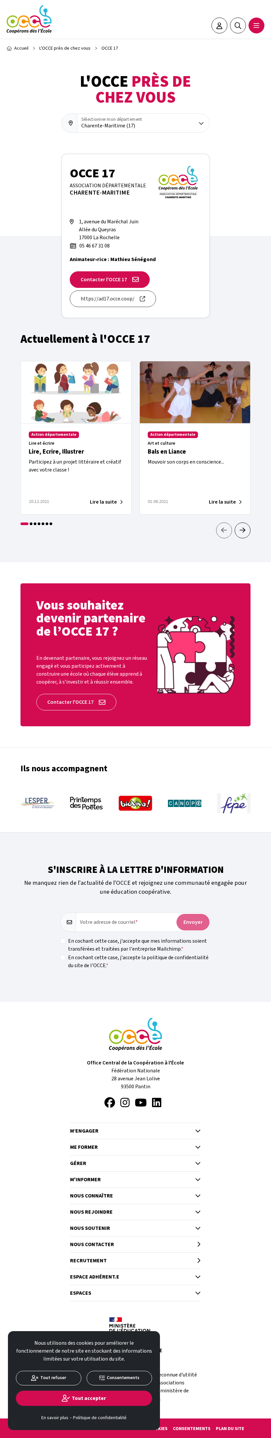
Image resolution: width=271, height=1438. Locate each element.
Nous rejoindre (91, 1212)
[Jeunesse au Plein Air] (235, 803)
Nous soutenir (90, 1228)
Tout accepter (89, 1398)
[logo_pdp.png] (38, 803)
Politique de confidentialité (100, 1418)
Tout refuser (53, 1377)
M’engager (84, 1131)
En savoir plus (54, 1418)
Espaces (80, 1293)
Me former (84, 1147)
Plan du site (230, 1428)
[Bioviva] (87, 803)
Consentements (192, 1428)
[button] (243, 530)
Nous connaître (91, 1195)
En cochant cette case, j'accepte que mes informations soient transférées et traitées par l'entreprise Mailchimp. (137, 945)
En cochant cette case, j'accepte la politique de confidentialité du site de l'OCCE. (138, 961)
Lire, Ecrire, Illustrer (56, 451)
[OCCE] (29, 19)
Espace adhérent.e (94, 1277)
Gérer (78, 1163)
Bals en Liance (167, 451)
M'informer (85, 1179)
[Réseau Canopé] (136, 803)
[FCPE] (185, 803)
